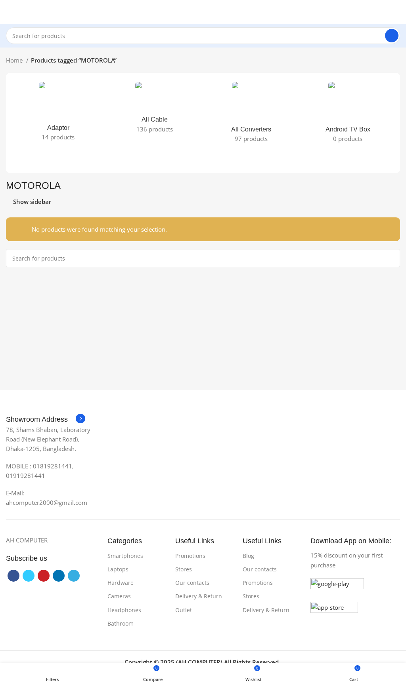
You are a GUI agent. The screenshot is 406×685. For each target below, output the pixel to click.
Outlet (183, 610)
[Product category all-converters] (251, 114)
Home (15, 60)
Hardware (120, 582)
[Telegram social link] (74, 576)
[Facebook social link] (13, 576)
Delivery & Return (198, 596)
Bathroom (120, 623)
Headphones (124, 610)
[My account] (397, 12)
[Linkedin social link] (59, 576)
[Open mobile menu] (9, 12)
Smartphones (125, 555)
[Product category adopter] (58, 114)
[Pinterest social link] (44, 576)
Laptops (117, 569)
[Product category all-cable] (155, 110)
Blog (248, 555)
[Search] (391, 35)
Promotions (190, 555)
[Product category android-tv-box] (348, 114)
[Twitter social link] (28, 576)
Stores (183, 569)
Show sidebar (32, 201)
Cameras (119, 596)
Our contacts (192, 582)
